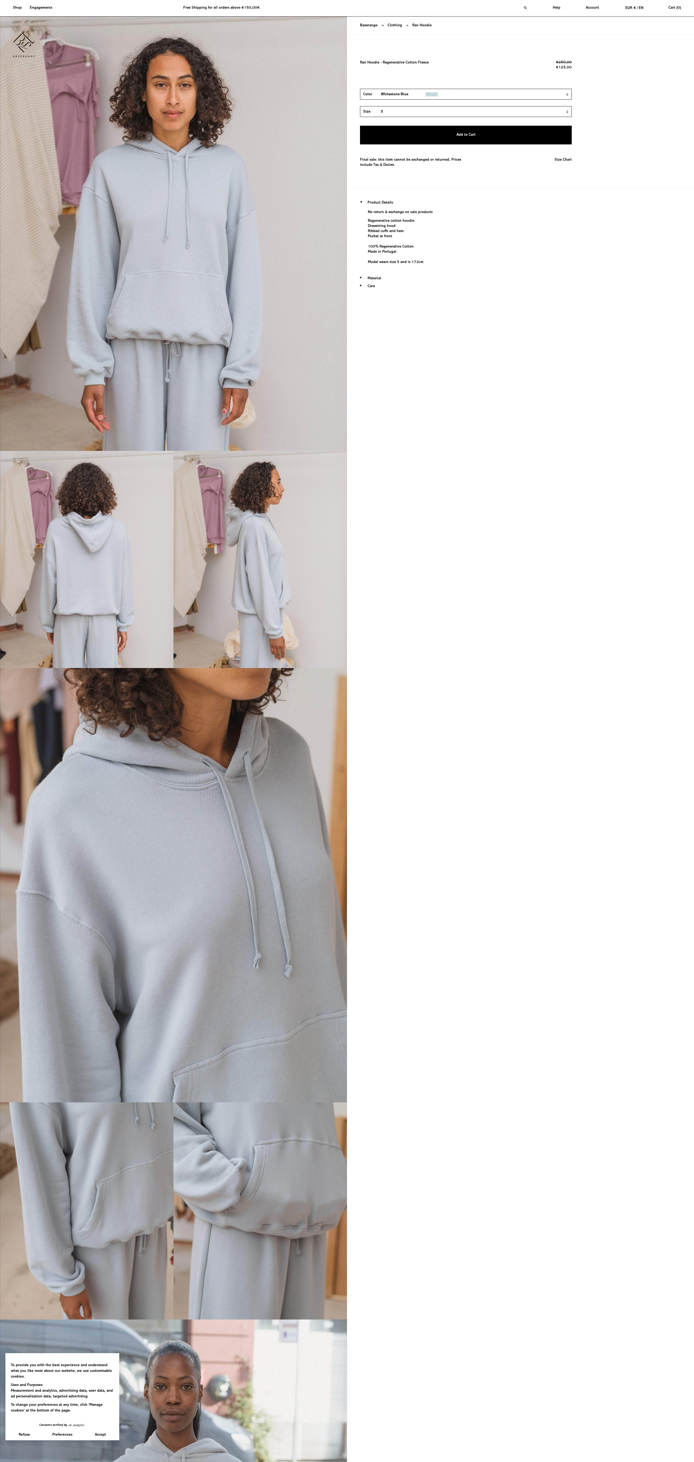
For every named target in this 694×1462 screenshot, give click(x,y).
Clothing (395, 25)
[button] (19, 8)
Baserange (368, 25)
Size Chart (563, 160)
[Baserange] (26, 44)
